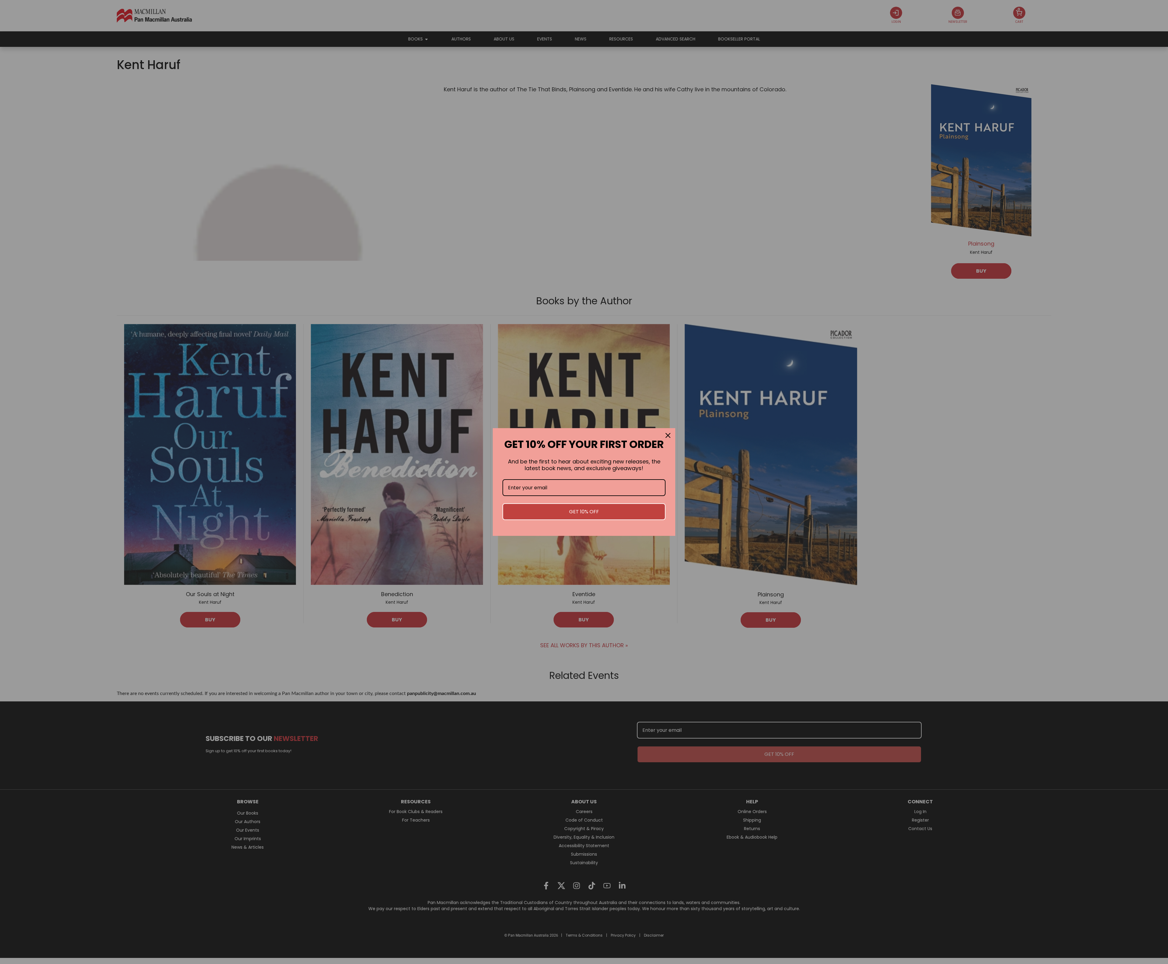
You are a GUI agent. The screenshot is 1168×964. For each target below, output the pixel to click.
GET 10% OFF (584, 511)
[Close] (668, 435)
